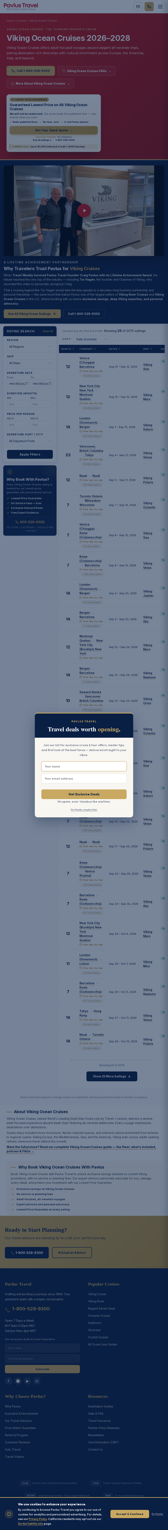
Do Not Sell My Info (30, 1523)
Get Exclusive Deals (84, 794)
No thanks (157, 1513)
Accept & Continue (129, 1514)
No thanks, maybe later (84, 809)
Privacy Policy (38, 1519)
